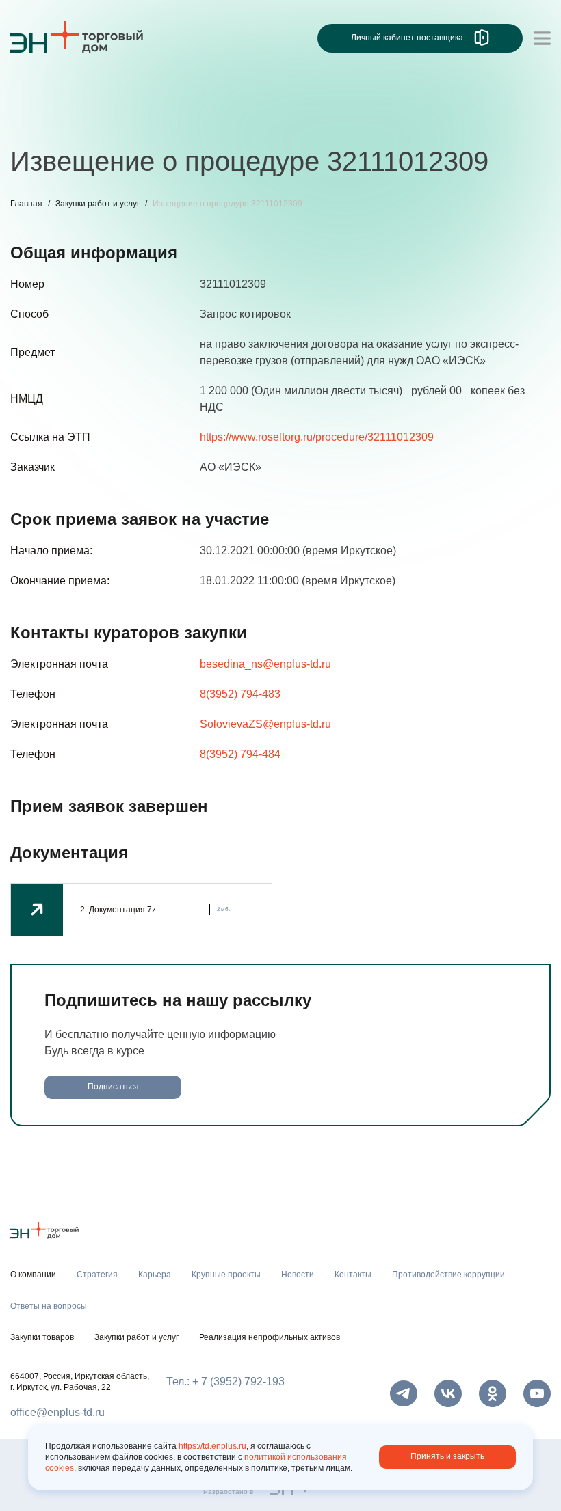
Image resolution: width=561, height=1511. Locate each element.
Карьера (101, 121)
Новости (267, 121)
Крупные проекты (184, 121)
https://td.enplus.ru (212, 1446)
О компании (40, 92)
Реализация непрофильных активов (269, 1337)
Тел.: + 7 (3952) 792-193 (225, 1381)
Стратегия (36, 121)
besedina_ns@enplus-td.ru (265, 664)
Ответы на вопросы (48, 1306)
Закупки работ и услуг (97, 203)
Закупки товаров (42, 1337)
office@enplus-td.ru (57, 1412)
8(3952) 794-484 (240, 754)
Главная (26, 203)
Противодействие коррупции (444, 121)
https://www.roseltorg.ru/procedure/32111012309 (317, 437)
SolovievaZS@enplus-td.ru (265, 724)
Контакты (330, 121)
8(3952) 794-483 (240, 694)
